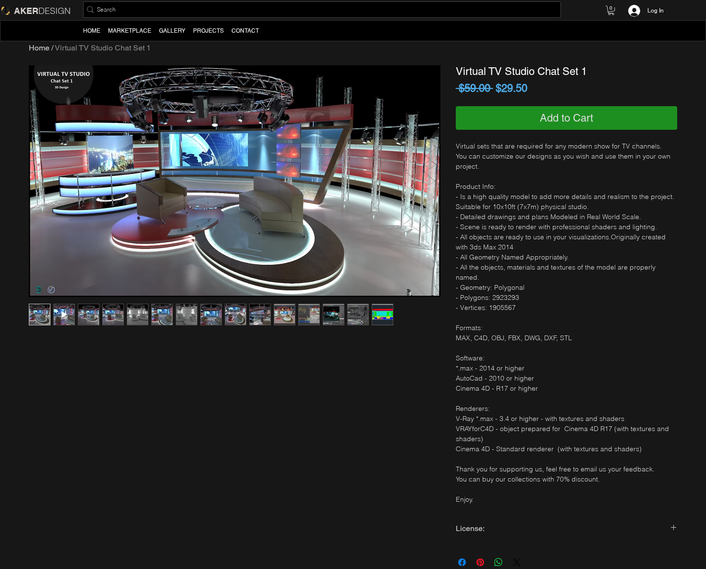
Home (39, 47)
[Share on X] (517, 562)
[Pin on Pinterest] (480, 562)
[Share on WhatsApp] (498, 562)
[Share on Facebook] (462, 562)
